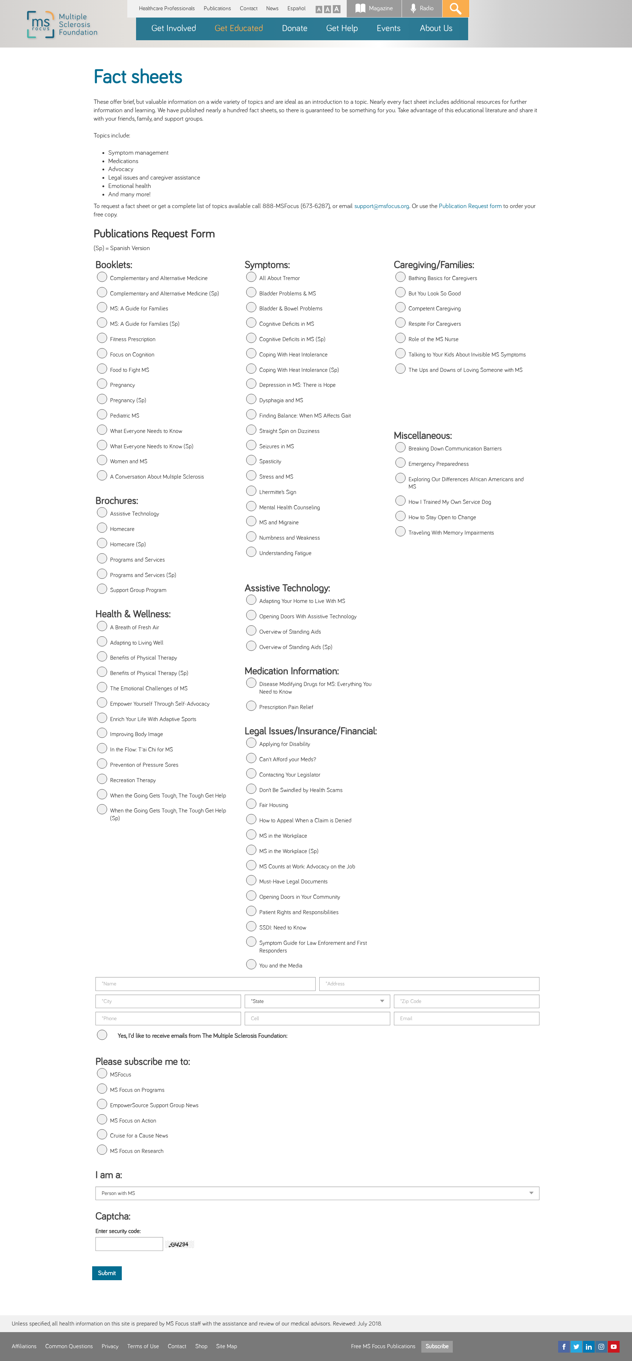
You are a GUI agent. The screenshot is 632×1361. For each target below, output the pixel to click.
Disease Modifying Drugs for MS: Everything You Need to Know (315, 688)
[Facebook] (564, 1347)
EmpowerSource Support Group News (154, 1105)
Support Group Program (138, 590)
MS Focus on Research (136, 1151)
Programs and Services (137, 560)
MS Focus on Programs (137, 1090)
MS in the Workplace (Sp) (289, 851)
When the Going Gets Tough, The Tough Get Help (168, 796)
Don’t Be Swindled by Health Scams (301, 790)
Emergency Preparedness (439, 464)
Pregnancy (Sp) (128, 400)
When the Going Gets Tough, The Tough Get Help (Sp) (168, 814)
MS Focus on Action (133, 1121)
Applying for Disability (284, 744)
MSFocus (120, 1075)
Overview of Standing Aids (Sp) (295, 647)
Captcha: (112, 1216)
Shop (201, 1346)
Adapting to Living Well (136, 643)
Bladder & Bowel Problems (291, 309)
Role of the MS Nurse (434, 339)
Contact (248, 8)
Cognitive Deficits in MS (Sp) (292, 339)
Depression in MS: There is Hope (297, 385)
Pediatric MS (124, 416)
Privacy (110, 1346)
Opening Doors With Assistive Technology (308, 616)
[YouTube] (614, 1347)
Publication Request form (470, 206)
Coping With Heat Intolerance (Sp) (299, 370)
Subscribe (437, 1346)
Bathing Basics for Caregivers (443, 278)
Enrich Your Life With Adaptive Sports (153, 719)
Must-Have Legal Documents (293, 882)
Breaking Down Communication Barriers (455, 449)
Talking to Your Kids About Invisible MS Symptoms (467, 355)
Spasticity (270, 461)
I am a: (108, 1175)
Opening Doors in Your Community (299, 897)
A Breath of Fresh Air (134, 627)
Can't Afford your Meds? (287, 759)
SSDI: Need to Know (282, 928)
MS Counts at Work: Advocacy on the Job (307, 867)
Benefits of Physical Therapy (143, 658)
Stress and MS (276, 477)
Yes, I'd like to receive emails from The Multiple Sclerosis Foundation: (202, 1036)
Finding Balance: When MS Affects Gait (305, 416)
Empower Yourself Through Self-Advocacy (160, 704)
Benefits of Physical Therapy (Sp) (149, 673)
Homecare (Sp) (128, 544)
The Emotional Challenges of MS (149, 688)
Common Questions (69, 1346)
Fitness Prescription (132, 339)
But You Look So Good (435, 294)
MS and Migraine (279, 522)
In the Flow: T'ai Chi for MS (141, 750)
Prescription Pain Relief (286, 707)
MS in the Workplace (283, 836)
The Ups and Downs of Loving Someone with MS (466, 370)
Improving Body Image (136, 734)
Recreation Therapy (133, 780)
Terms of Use (143, 1346)
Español (296, 8)
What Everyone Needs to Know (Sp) (151, 446)
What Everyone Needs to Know (146, 431)
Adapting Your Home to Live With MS (302, 601)
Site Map (226, 1346)
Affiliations (24, 1346)
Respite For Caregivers (435, 324)
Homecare (122, 529)
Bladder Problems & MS (287, 294)
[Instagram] (601, 1347)
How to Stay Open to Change (442, 517)
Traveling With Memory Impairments (451, 533)
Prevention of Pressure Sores (144, 765)
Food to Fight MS (129, 370)
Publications (217, 8)
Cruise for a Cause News (139, 1136)
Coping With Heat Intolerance (293, 355)
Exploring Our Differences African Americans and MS (466, 483)
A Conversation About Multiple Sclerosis (157, 477)
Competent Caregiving (435, 309)
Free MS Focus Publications (383, 1346)
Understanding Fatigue (285, 553)
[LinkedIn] (589, 1347)
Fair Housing (273, 805)
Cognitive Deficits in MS (286, 324)
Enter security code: (118, 1231)
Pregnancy (122, 385)
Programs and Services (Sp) (143, 575)
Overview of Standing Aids (290, 632)
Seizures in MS (276, 446)
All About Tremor (279, 278)
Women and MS (128, 461)
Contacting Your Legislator (289, 775)
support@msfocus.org (381, 206)
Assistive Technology (134, 514)
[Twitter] (576, 1347)
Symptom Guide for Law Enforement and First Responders (313, 947)
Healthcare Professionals (167, 8)
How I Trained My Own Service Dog (450, 502)
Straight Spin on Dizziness (289, 431)
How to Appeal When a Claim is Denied (305, 820)
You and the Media (280, 966)
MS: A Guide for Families (139, 309)
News (272, 8)
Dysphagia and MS (281, 400)
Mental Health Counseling (289, 507)
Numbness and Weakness (289, 538)
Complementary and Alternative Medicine (159, 278)
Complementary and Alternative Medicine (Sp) (164, 294)
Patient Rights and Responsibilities (299, 912)
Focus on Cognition (132, 355)
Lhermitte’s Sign (277, 492)
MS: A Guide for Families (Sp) (145, 324)
